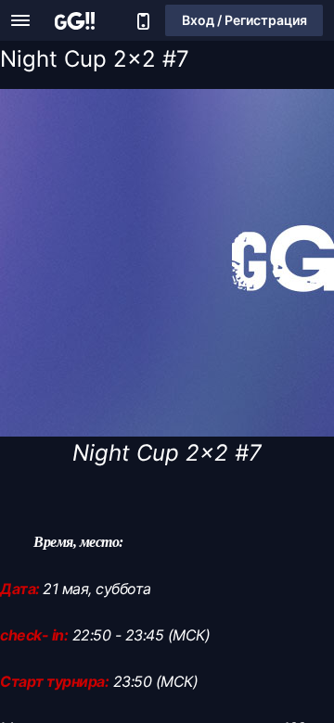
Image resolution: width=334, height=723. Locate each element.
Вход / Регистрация (244, 20)
